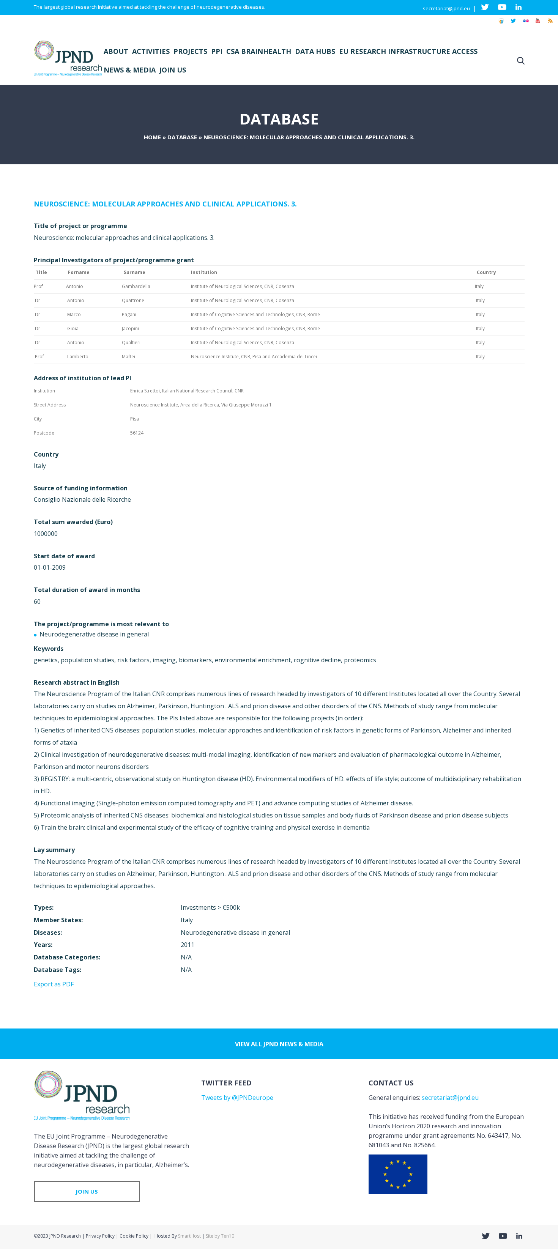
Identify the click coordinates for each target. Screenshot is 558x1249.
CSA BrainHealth (258, 51)
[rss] (550, 24)
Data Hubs (315, 51)
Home (152, 137)
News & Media (130, 69)
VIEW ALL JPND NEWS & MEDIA (279, 1044)
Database (182, 137)
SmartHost (189, 1236)
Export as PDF (54, 984)
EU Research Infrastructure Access (408, 51)
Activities (151, 51)
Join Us (172, 69)
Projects (190, 51)
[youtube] (538, 24)
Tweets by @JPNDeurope (237, 1097)
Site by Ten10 (220, 1236)
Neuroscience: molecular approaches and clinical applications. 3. (165, 203)
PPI (216, 51)
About (116, 51)
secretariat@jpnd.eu (446, 8)
